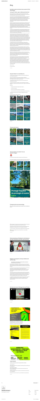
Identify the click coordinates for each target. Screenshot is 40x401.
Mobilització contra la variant (16, 322)
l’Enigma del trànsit (14, 127)
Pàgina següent (35, 382)
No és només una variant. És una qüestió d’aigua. (17, 152)
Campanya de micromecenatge (17, 204)
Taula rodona (13, 361)
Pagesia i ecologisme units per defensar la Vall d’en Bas (19, 259)
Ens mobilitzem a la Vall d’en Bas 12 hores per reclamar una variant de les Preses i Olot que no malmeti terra (19, 262)
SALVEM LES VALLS (4, 1)
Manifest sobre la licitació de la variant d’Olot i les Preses (20, 10)
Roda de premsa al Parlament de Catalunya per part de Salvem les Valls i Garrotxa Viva (20, 239)
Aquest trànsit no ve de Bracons (17, 73)
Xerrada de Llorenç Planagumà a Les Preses (20, 287)
